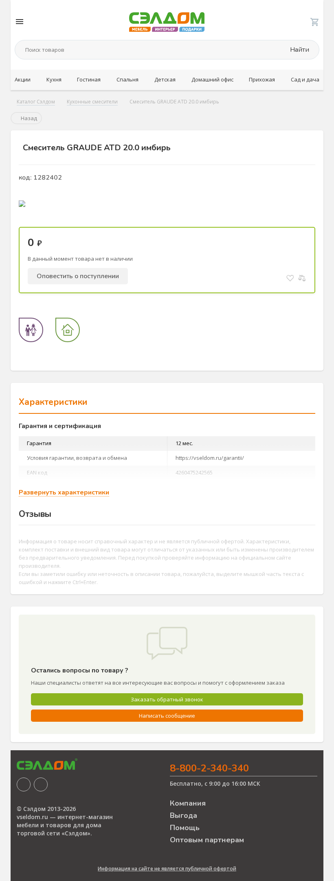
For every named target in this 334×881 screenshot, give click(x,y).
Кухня (54, 79)
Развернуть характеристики (64, 492)
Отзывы (35, 514)
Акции (23, 79)
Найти (298, 49)
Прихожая (262, 79)
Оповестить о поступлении (78, 276)
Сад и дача (305, 79)
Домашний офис (212, 79)
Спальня (127, 79)
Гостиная (89, 79)
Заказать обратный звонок (167, 699)
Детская (165, 79)
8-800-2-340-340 (209, 768)
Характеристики (53, 402)
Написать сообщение (167, 715)
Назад (28, 118)
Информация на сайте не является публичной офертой (167, 868)
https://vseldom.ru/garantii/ (210, 457)
